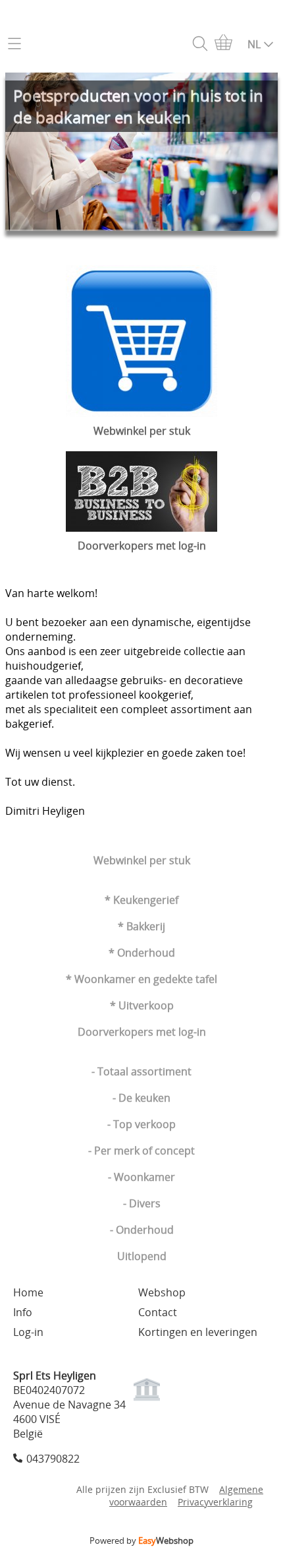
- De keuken (141, 1098)
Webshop (162, 1292)
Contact (157, 1312)
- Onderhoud (142, 1229)
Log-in (28, 1332)
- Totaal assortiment (141, 1071)
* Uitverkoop (142, 1005)
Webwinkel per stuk (141, 860)
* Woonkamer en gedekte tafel (141, 979)
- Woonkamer (141, 1177)
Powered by (141, 1540)
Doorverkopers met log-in (142, 1032)
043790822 (53, 1458)
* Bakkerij (141, 926)
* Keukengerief (141, 900)
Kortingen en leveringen (197, 1332)
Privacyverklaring (215, 1502)
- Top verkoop (141, 1124)
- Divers (142, 1203)
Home (28, 1292)
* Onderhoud (142, 952)
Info (22, 1312)
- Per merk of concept (141, 1150)
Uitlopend (142, 1256)
